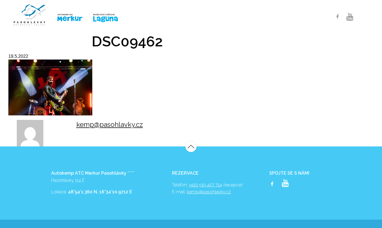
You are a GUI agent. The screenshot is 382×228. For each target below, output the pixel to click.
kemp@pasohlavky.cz (109, 124)
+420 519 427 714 (205, 184)
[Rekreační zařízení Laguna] (109, 18)
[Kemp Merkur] (71, 18)
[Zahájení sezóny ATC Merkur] (33, 14)
